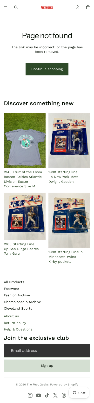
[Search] (16, 7)
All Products (14, 282)
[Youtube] (38, 395)
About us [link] (11, 316)
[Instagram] (30, 395)
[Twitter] (55, 395)
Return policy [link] (15, 323)
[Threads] (64, 395)
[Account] (77, 7)
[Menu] (5, 7)
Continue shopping (47, 69)
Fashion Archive (17, 295)
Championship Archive (22, 302)
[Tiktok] (47, 395)
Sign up (47, 365)
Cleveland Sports (18, 308)
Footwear (11, 289)
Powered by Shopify (64, 384)
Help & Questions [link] (18, 329)
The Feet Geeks (37, 384)
